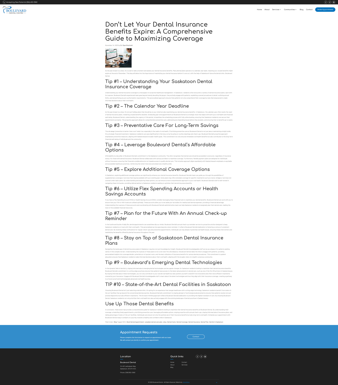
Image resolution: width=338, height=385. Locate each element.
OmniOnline (186, 382)
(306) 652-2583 (130, 372)
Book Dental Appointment (135, 322)
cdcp (164, 322)
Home (259, 9)
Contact (309, 9)
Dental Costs (171, 322)
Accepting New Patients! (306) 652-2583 (21, 2)
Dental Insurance (194, 322)
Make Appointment (325, 9)
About (267, 9)
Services (275, 9)
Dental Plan (204, 322)
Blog (301, 9)
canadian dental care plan (153, 322)
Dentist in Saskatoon (216, 322)
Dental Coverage (182, 322)
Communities (289, 9)
